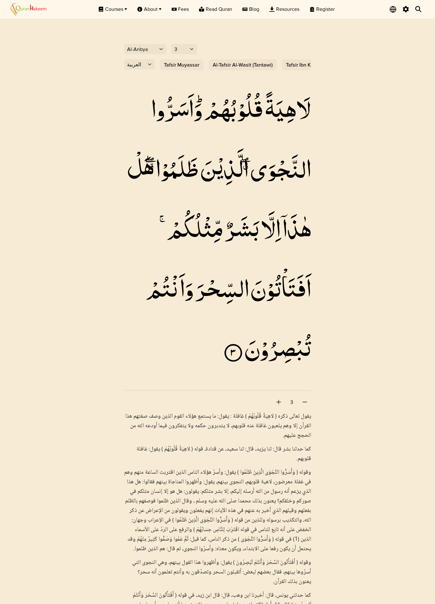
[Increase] (278, 402)
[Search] (418, 9)
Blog (254, 9)
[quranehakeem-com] (28, 9)
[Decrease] (304, 402)
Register (325, 9)
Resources (287, 9)
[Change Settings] (405, 9)
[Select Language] (393, 9)
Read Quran (219, 9)
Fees (183, 9)
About (151, 9)
